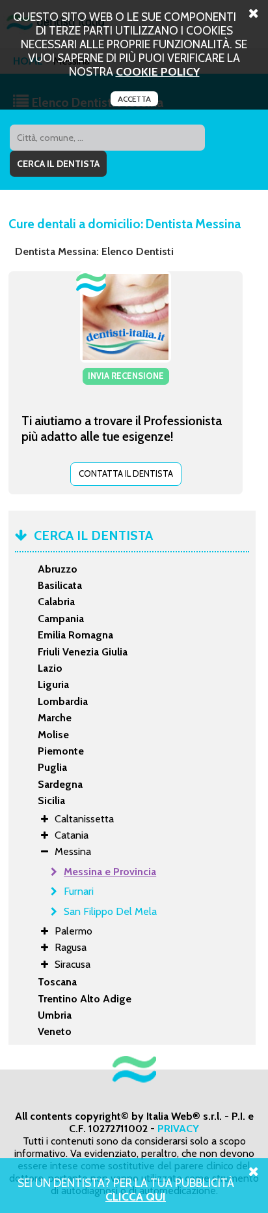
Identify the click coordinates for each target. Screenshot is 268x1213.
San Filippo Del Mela (110, 911)
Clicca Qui (135, 1196)
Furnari (79, 891)
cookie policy (158, 71)
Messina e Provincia (110, 871)
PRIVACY (178, 1128)
